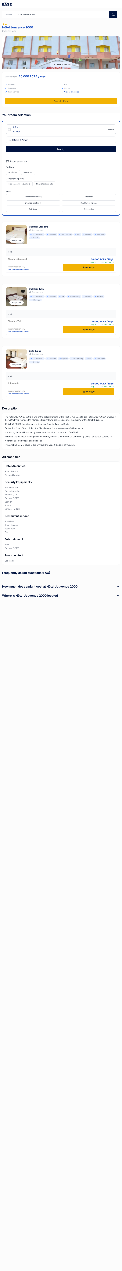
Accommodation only (33, 197)
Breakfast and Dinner (88, 203)
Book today (89, 267)
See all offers (61, 101)
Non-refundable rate (44, 184)
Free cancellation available (19, 184)
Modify (61, 149)
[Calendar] (59, 129)
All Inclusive (89, 209)
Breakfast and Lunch (33, 203)
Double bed (28, 172)
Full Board (33, 209)
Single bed (12, 172)
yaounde (8, 14)
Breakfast (89, 197)
